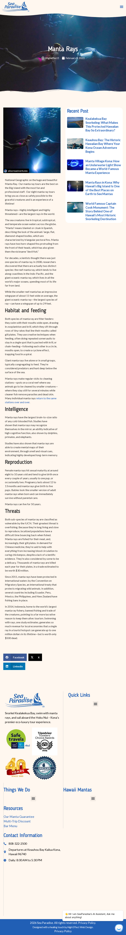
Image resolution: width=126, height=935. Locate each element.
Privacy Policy (63, 931)
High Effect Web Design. (80, 927)
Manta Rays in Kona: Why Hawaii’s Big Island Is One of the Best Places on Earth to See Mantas (102, 188)
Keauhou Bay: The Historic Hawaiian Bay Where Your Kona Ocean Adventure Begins (103, 145)
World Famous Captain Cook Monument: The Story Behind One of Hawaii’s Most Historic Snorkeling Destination (100, 211)
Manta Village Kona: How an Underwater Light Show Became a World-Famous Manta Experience (103, 167)
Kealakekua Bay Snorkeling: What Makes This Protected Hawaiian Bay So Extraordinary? (101, 124)
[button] (121, 7)
